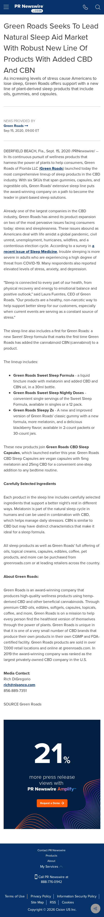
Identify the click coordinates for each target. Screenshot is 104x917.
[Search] (98, 7)
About (51, 861)
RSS (53, 902)
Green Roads (51, 168)
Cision (60, 909)
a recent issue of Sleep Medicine (49, 248)
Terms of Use (15, 896)
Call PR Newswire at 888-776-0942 (52, 879)
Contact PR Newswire (51, 850)
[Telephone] (85, 7)
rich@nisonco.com (19, 685)
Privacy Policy (41, 896)
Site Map (37, 902)
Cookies (68, 902)
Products (51, 855)
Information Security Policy (77, 896)
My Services (49, 866)
